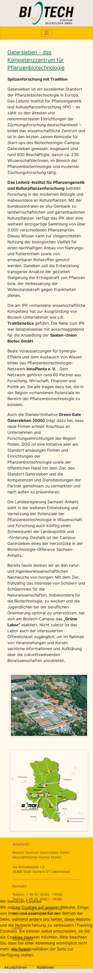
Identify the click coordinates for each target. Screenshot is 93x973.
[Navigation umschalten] (46, 33)
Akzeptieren (15, 967)
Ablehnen (45, 967)
